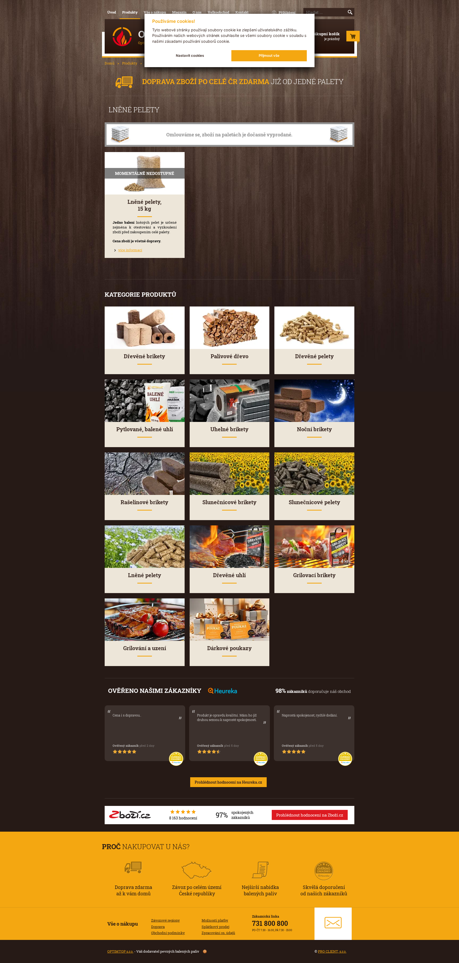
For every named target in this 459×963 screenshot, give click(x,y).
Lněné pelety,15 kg (145, 205)
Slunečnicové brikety (229, 502)
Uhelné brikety (229, 429)
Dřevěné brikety (144, 356)
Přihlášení (287, 12)
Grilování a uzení (144, 648)
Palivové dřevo (229, 356)
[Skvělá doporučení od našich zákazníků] (323, 864)
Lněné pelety (144, 575)
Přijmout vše (269, 55)
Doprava (158, 927)
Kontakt (242, 12)
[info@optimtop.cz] (333, 924)
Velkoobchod (218, 12)
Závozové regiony (165, 920)
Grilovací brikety (314, 575)
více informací (130, 250)
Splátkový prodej (215, 927)
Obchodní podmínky (168, 933)
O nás (197, 12)
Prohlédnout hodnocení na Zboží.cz (309, 815)
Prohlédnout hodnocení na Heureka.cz (228, 782)
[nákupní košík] (353, 37)
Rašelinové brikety (144, 502)
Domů (109, 63)
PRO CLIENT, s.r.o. (332, 951)
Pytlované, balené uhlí (144, 429)
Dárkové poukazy (229, 648)
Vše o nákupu (155, 12)
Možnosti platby (215, 920)
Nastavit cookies (190, 55)
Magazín (179, 12)
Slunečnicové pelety (314, 502)
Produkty (130, 12)
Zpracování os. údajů (218, 933)
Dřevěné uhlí (229, 575)
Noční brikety (314, 429)
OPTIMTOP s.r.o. (120, 951)
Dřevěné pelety (314, 356)
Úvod (111, 12)
